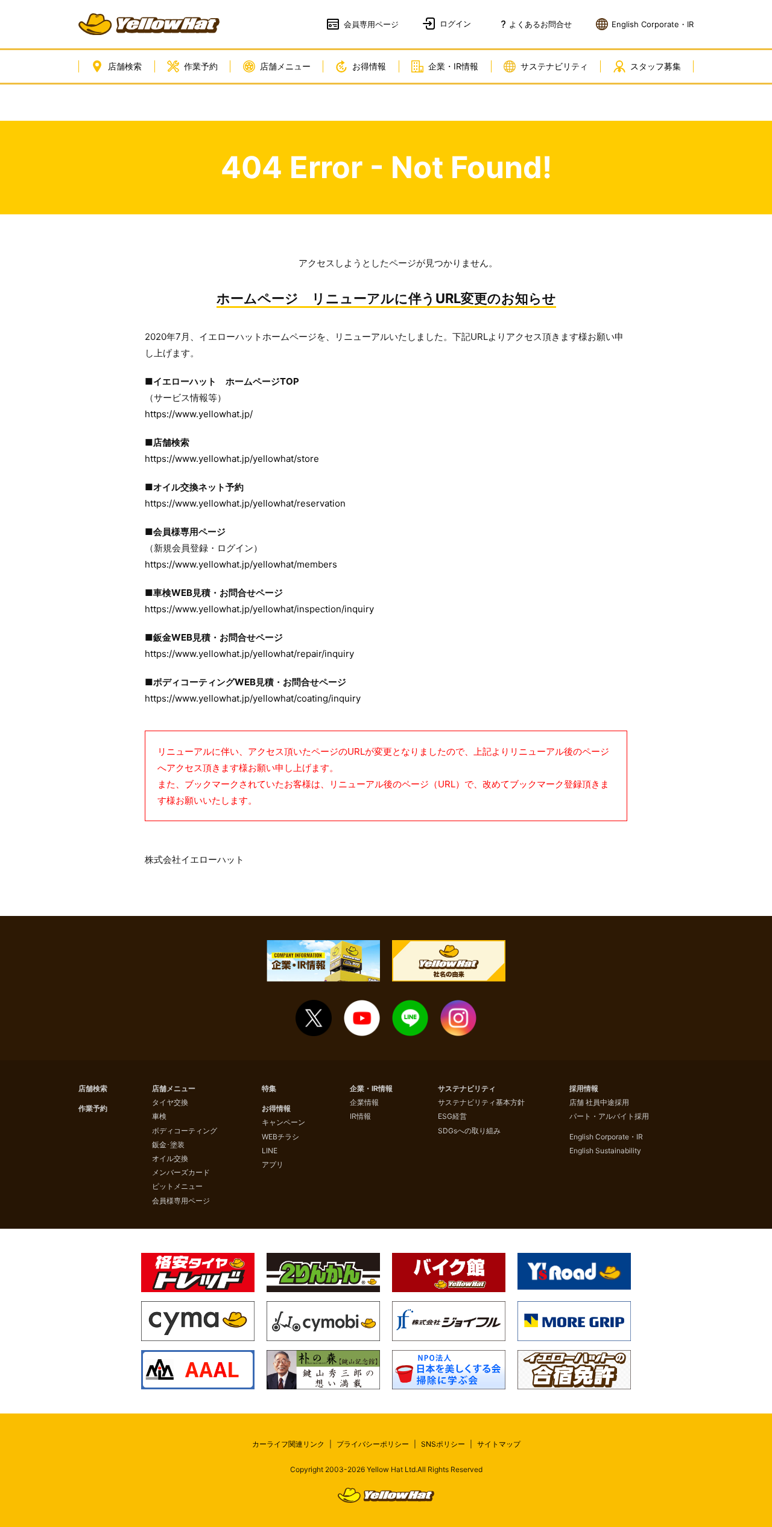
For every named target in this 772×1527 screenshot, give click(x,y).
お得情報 (369, 66)
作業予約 (201, 66)
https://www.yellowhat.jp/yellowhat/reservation (245, 503)
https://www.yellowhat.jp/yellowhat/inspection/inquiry (259, 609)
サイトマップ (498, 1444)
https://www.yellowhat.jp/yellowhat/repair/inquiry (249, 653)
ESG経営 (452, 1116)
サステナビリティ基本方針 (481, 1102)
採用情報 (583, 1088)
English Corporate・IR (606, 1137)
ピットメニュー (177, 1186)
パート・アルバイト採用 (609, 1116)
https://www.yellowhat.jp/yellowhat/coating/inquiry (253, 698)
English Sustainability (605, 1150)
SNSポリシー (443, 1444)
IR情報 (360, 1116)
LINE (269, 1150)
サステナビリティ (554, 66)
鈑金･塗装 (168, 1144)
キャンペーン (283, 1122)
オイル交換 (170, 1158)
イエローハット (149, 24)
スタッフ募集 (655, 66)
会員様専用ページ (181, 1201)
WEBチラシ (280, 1137)
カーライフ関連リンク (288, 1444)
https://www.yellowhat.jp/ (199, 414)
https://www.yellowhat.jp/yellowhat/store (232, 458)
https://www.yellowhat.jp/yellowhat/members (241, 564)
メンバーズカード (181, 1172)
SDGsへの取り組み (469, 1131)
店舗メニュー (285, 66)
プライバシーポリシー (373, 1444)
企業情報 (364, 1102)
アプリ (272, 1164)
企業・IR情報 (453, 66)
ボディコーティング (184, 1131)
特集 (269, 1088)
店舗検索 (125, 66)
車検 (159, 1116)
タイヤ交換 (170, 1102)
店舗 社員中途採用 (599, 1102)
